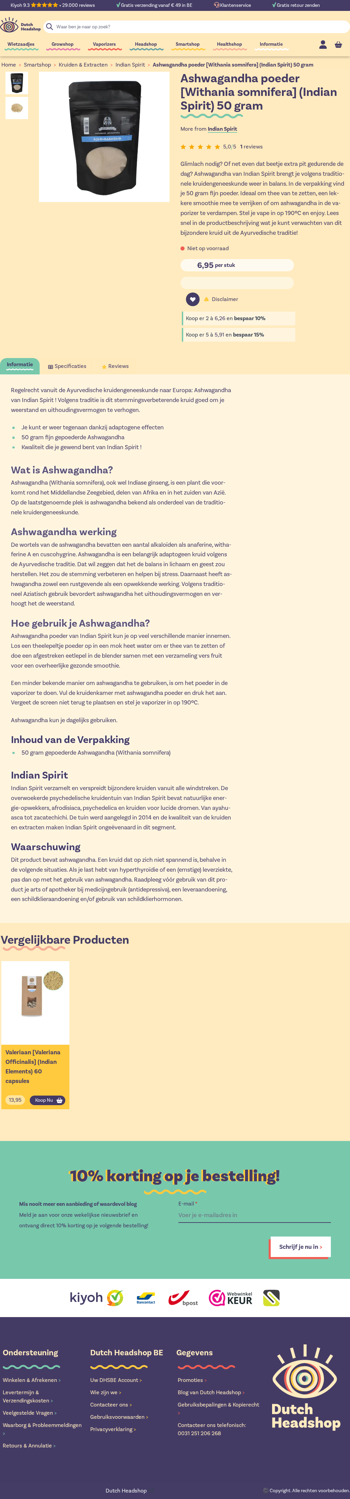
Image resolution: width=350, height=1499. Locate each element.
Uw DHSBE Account (116, 1380)
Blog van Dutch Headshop (211, 1392)
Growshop (62, 44)
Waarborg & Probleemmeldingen (42, 1429)
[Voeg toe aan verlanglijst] (193, 299)
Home (8, 64)
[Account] (323, 44)
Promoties (192, 1380)
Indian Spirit (130, 64)
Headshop (146, 44)
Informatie (271, 44)
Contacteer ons (111, 1404)
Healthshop (229, 44)
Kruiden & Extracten (83, 64)
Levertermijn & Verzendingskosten (28, 1396)
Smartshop (188, 44)
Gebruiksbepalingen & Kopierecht (218, 1408)
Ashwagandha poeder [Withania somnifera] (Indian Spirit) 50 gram (233, 64)
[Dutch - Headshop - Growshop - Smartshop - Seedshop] (20, 24)
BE (130, 1490)
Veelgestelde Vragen (30, 1413)
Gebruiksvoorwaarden (119, 1417)
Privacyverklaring (113, 1429)
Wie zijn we (105, 1392)
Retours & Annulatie (29, 1445)
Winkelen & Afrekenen (32, 1380)
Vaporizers (104, 44)
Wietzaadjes (21, 44)
